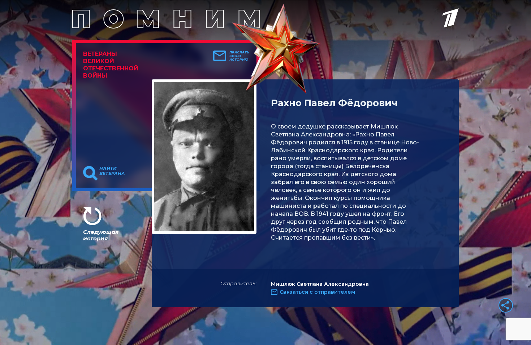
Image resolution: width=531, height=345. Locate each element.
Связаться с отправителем (317, 292)
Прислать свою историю (239, 56)
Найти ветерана (112, 171)
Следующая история (100, 235)
